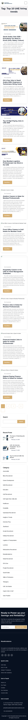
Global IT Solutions (6, 670)
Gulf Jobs (3, 665)
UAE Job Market (7, 586)
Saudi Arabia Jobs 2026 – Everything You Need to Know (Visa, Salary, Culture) (13, 38)
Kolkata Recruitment (8, 535)
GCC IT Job (4, 667)
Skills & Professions (8, 577)
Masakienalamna (7, 554)
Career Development (8, 480)
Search (5, 417)
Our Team (3, 685)
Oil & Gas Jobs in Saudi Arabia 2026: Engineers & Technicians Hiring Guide (12, 82)
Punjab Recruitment (8, 568)
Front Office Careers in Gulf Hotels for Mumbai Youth (13, 230)
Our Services (4, 690)
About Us (3, 682)
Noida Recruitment (8, 558)
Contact (3, 687)
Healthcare (6, 503)
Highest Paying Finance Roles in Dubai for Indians (12, 377)
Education (5, 489)
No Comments (7, 34)
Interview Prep (7, 522)
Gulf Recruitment (7, 494)
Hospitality (5, 508)
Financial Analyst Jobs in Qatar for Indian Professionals (12, 341)
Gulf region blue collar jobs (10, 499)
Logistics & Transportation (10, 540)
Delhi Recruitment (7, 485)
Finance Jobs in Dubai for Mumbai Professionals (12, 306)
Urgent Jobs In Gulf (8, 591)
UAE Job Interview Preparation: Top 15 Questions (15, 446)
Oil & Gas (5, 563)
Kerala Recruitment (8, 531)
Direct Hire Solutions (6, 672)
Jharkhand (6, 526)
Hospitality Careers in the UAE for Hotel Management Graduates (13, 271)
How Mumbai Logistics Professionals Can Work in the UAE (13, 163)
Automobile (6, 471)
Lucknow (5, 545)
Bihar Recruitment (7, 476)
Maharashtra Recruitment (10, 549)
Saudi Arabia (6, 572)
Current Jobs (4, 693)
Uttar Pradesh (6, 595)
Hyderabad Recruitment (9, 512)
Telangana (5, 582)
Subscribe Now (20, 627)
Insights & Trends (7, 517)
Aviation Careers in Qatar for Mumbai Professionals (13, 197)
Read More (7, 59)
